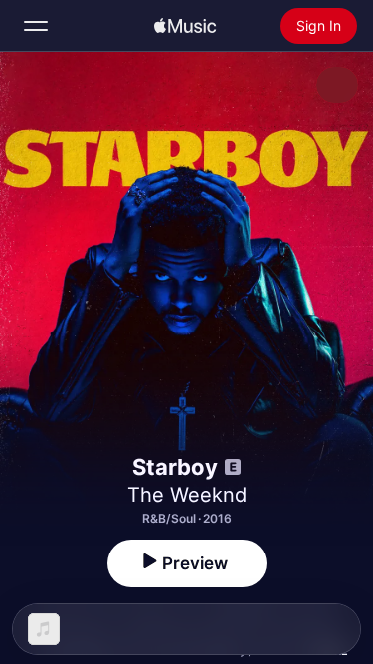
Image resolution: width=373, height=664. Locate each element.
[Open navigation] (36, 26)
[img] (185, 26)
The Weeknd (187, 495)
